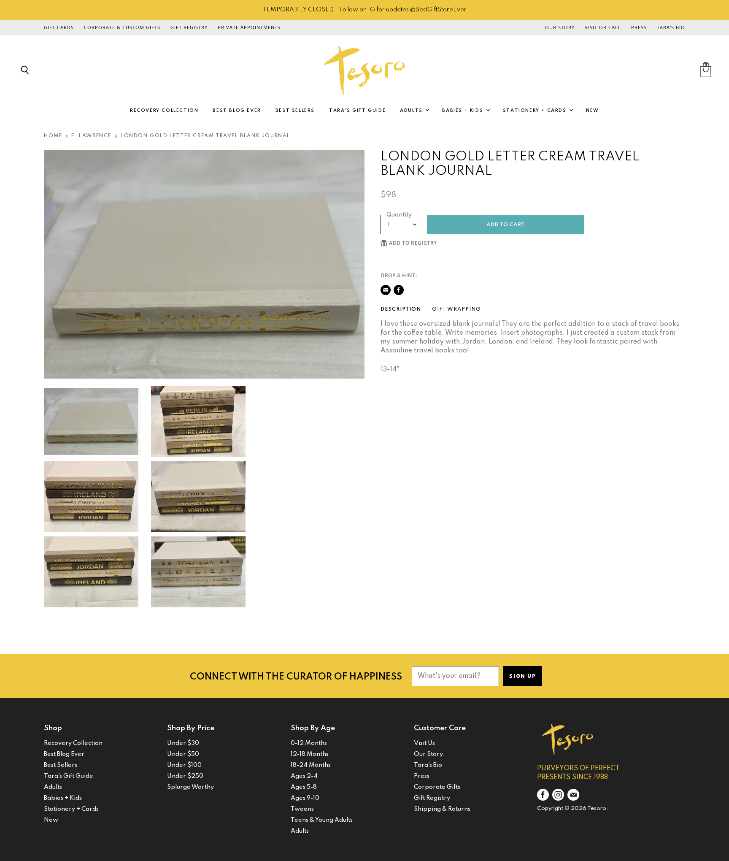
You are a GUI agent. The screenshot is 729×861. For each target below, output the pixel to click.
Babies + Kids (463, 110)
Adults (412, 110)
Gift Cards (59, 27)
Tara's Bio (671, 27)
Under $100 (184, 765)
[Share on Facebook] (399, 290)
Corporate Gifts (437, 787)
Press (639, 27)
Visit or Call (603, 27)
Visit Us (424, 743)
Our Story (560, 27)
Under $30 (183, 743)
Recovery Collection (164, 110)
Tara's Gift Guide (357, 110)
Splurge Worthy (190, 787)
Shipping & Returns (442, 809)
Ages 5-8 (304, 787)
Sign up (522, 676)
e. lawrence (91, 135)
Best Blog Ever (237, 110)
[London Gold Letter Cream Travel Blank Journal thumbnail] (91, 421)
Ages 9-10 (305, 798)
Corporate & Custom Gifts (122, 27)
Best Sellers (295, 110)
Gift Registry (189, 27)
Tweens (302, 809)
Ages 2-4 (304, 776)
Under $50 (183, 754)
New (592, 110)
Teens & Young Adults (322, 820)
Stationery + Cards (535, 110)
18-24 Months (311, 765)
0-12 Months (309, 743)
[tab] (401, 309)
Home (53, 135)
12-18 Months (310, 754)
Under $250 (185, 776)
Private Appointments (249, 27)
